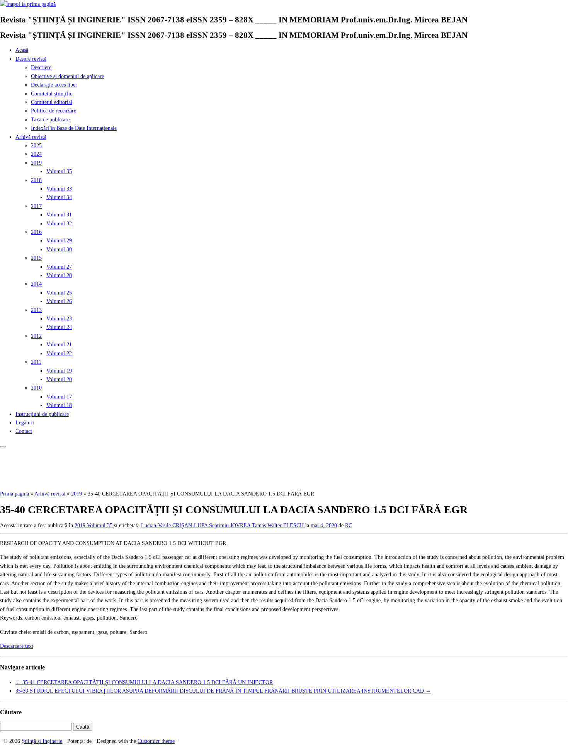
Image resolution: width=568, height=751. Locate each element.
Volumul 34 (59, 197)
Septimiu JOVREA (230, 525)
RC (348, 525)
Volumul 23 (59, 319)
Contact (23, 431)
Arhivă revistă (30, 137)
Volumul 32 (59, 223)
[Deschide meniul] (3, 447)
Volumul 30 (59, 249)
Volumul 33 (59, 189)
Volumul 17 (59, 397)
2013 (36, 310)
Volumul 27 (59, 267)
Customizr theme (156, 741)
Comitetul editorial (51, 102)
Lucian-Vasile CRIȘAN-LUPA (175, 525)
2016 (36, 232)
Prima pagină (14, 494)
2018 (36, 180)
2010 (36, 388)
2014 (36, 284)
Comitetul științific (51, 94)
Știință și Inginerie (42, 741)
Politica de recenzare (53, 111)
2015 (36, 258)
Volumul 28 (59, 275)
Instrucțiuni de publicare (42, 414)
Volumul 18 (59, 405)
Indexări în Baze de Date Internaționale (74, 128)
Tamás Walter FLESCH (278, 525)
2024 (36, 154)
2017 (36, 206)
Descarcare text (16, 646)
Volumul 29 (59, 241)
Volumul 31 (59, 215)
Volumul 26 (59, 301)
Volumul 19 (59, 371)
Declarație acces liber (54, 85)
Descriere (41, 67)
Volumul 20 (59, 379)
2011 (36, 362)
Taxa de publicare (50, 120)
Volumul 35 (59, 171)
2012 (36, 336)
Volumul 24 (59, 327)
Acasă (21, 50)
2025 (36, 145)
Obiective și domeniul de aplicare (67, 76)
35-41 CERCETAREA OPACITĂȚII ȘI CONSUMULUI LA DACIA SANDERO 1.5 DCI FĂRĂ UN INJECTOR (144, 682)
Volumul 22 (59, 353)
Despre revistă (30, 59)
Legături (24, 423)
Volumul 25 (59, 293)
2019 (36, 163)
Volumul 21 (59, 344)
